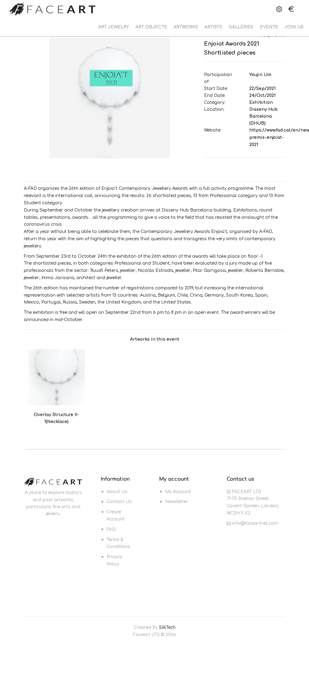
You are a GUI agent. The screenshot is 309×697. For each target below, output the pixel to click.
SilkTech (167, 627)
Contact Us (119, 501)
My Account (178, 491)
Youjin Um (260, 74)
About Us (117, 491)
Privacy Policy (114, 560)
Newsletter (176, 501)
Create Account (116, 515)
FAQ (111, 529)
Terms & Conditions (118, 543)
